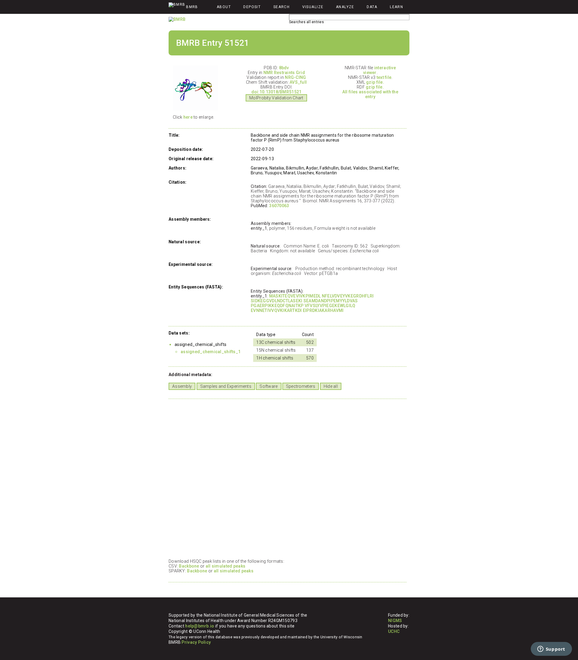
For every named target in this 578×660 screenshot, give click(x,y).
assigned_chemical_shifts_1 (211, 351)
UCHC (393, 631)
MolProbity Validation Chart (276, 97)
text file (384, 77)
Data (372, 7)
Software (268, 386)
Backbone (189, 566)
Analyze (345, 7)
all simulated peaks (225, 566)
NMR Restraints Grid (284, 72)
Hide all (331, 386)
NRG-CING (295, 77)
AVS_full (298, 82)
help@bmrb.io (199, 626)
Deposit (252, 7)
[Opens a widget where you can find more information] (551, 649)
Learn (396, 7)
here (188, 117)
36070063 (279, 205)
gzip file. (375, 82)
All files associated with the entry (370, 94)
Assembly (182, 386)
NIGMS (395, 620)
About (224, 7)
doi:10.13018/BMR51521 (276, 91)
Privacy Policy (196, 642)
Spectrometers (300, 386)
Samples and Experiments (225, 386)
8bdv (284, 67)
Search (281, 7)
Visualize (313, 7)
